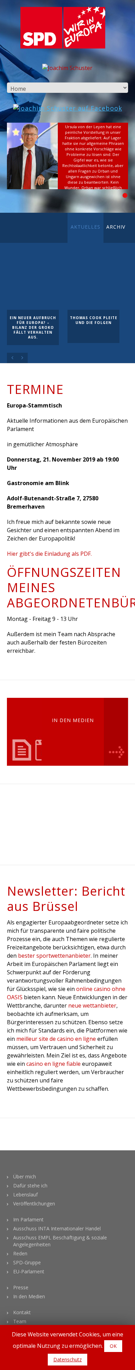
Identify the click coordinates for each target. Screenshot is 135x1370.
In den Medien (29, 1296)
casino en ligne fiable (53, 1064)
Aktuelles (85, 226)
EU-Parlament (28, 1271)
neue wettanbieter (92, 1005)
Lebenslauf (25, 1194)
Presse (20, 1287)
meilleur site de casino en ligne (56, 1039)
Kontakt (22, 1312)
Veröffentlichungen (34, 1203)
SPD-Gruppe (27, 1262)
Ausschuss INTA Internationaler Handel (57, 1228)
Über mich (24, 1176)
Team (19, 1321)
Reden (20, 1253)
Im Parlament (28, 1219)
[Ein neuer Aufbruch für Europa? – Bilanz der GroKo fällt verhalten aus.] (33, 284)
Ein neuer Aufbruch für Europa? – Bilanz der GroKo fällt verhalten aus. (33, 327)
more (116, 732)
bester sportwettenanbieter (54, 955)
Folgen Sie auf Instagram (72, 829)
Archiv (115, 226)
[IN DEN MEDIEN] (36, 732)
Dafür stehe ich (30, 1185)
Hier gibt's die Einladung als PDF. (49, 553)
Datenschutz (67, 1359)
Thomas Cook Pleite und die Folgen (93, 320)
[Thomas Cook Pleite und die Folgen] (93, 284)
